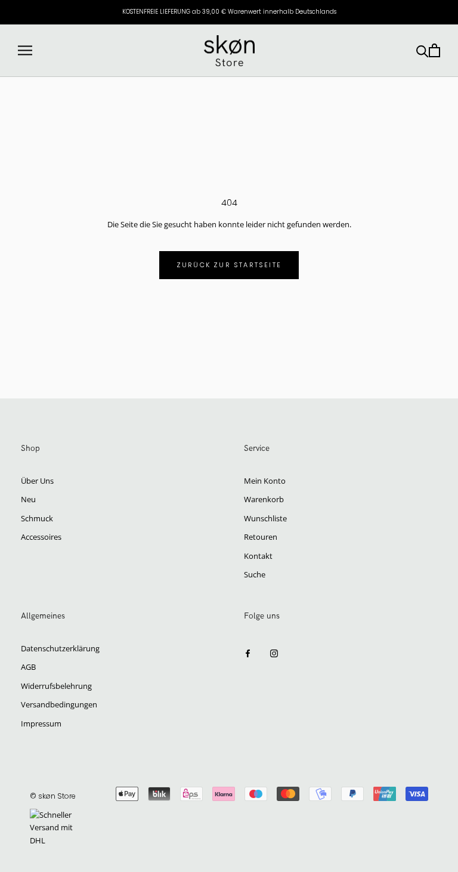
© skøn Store (53, 796)
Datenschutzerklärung (60, 648)
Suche (254, 574)
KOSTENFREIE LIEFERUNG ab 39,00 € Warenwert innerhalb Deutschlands (229, 11)
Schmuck (37, 518)
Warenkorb (264, 499)
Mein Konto (265, 480)
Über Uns (37, 480)
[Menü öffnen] (25, 50)
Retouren (260, 536)
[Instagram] (274, 653)
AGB (28, 666)
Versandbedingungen (59, 704)
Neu (28, 499)
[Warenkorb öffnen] (434, 50)
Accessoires (41, 536)
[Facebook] (248, 653)
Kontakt (258, 556)
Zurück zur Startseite (229, 265)
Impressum (41, 723)
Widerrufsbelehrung (56, 686)
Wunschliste (265, 518)
